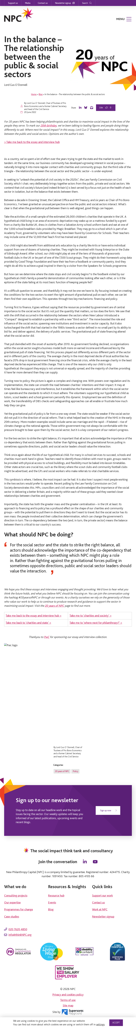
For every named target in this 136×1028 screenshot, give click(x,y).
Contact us (43, 3)
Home (33, 94)
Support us (13, 3)
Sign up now (106, 810)
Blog (40, 94)
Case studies (11, 916)
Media (27, 3)
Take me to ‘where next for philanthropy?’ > (95, 622)
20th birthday (48, 125)
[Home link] (19, 14)
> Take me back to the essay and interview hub (32, 142)
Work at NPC (99, 909)
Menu (120, 19)
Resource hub (56, 895)
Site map (68, 1005)
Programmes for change (18, 909)
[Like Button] (103, 107)
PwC (46, 637)
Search (85, 3)
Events (52, 902)
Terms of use (68, 1000)
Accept (116, 1022)
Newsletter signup (63, 3)
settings (100, 1024)
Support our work (102, 895)
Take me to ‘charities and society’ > (90, 615)
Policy (75, 771)
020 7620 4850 (17, 929)
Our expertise (12, 902)
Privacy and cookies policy (68, 994)
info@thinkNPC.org (20, 934)
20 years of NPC (54, 605)
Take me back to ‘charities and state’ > (28, 622)
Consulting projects (15, 895)
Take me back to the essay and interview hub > (33, 615)
